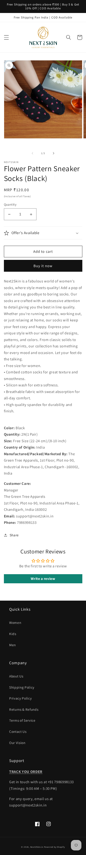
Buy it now (43, 265)
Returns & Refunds (23, 709)
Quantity (10, 204)
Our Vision (17, 742)
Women (15, 622)
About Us (16, 676)
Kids (12, 633)
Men (12, 645)
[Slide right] (54, 153)
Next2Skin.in (36, 847)
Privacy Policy (20, 698)
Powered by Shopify (54, 847)
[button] (6, 37)
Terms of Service (22, 720)
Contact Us (18, 731)
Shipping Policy (21, 687)
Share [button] (14, 535)
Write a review (43, 578)
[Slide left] (32, 153)
